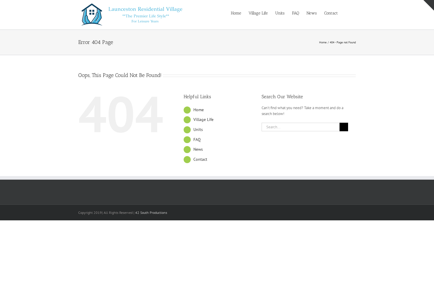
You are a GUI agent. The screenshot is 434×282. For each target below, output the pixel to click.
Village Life (203, 119)
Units (198, 129)
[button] (346, 12)
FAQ (197, 139)
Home (198, 109)
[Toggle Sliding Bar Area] (428, 5)
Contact (200, 159)
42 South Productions (151, 212)
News (198, 149)
